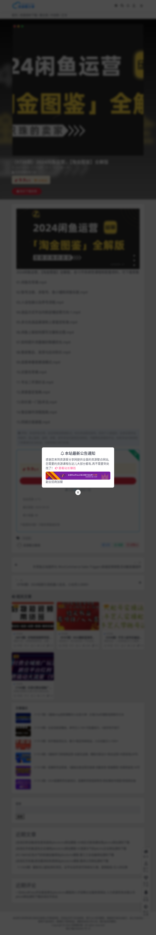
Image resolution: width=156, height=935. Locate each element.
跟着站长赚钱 (67, 468)
